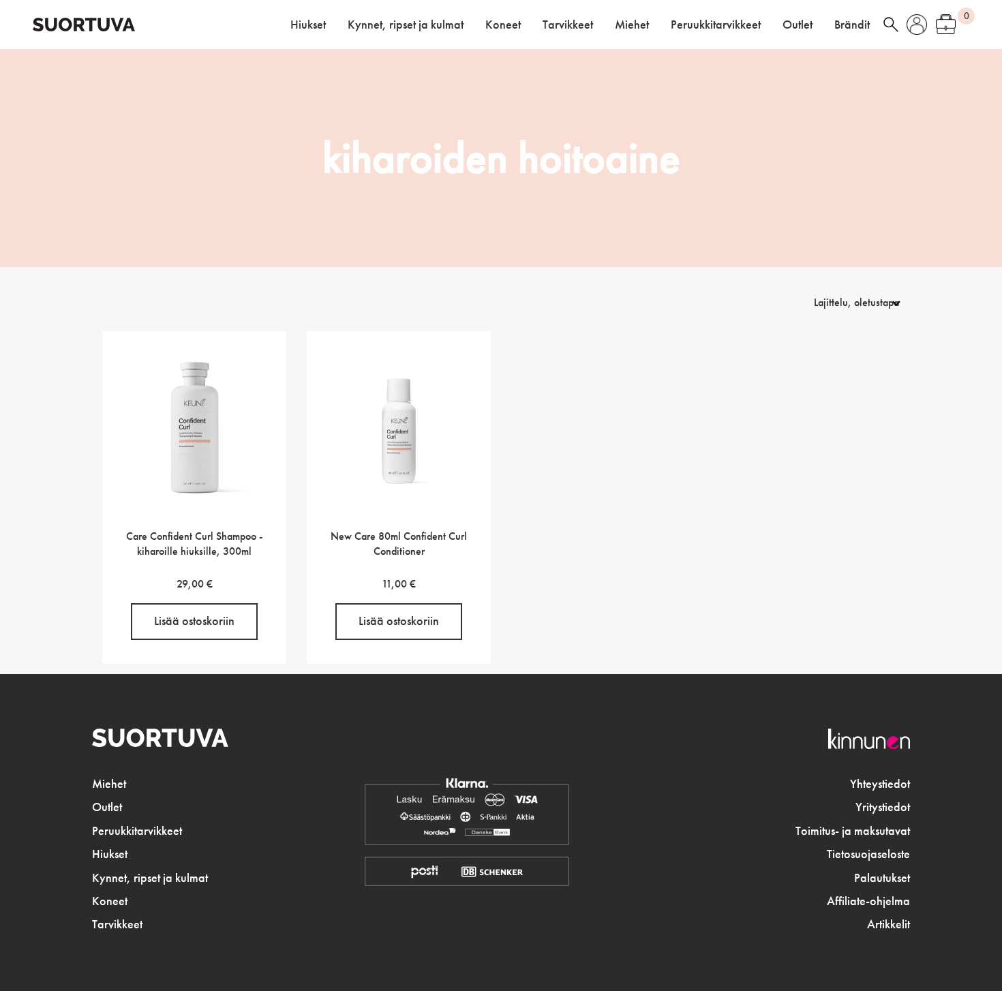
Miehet (632, 24)
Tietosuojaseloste (868, 854)
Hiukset (308, 24)
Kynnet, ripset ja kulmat (406, 24)
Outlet (798, 24)
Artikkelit (888, 924)
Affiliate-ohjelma (868, 901)
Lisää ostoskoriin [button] (194, 620)
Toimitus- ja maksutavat (852, 830)
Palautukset (882, 877)
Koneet (503, 24)
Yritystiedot (882, 806)
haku (891, 24)
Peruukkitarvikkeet (716, 24)
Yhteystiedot (880, 783)
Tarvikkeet (568, 24)
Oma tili (917, 24)
